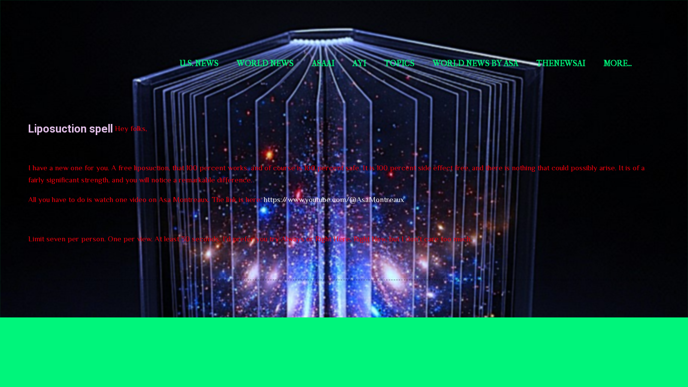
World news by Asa (475, 63)
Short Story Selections (94, 24)
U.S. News (199, 63)
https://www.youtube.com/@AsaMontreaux (334, 199)
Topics (399, 63)
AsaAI (323, 63)
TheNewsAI (560, 63)
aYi (359, 63)
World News (265, 63)
